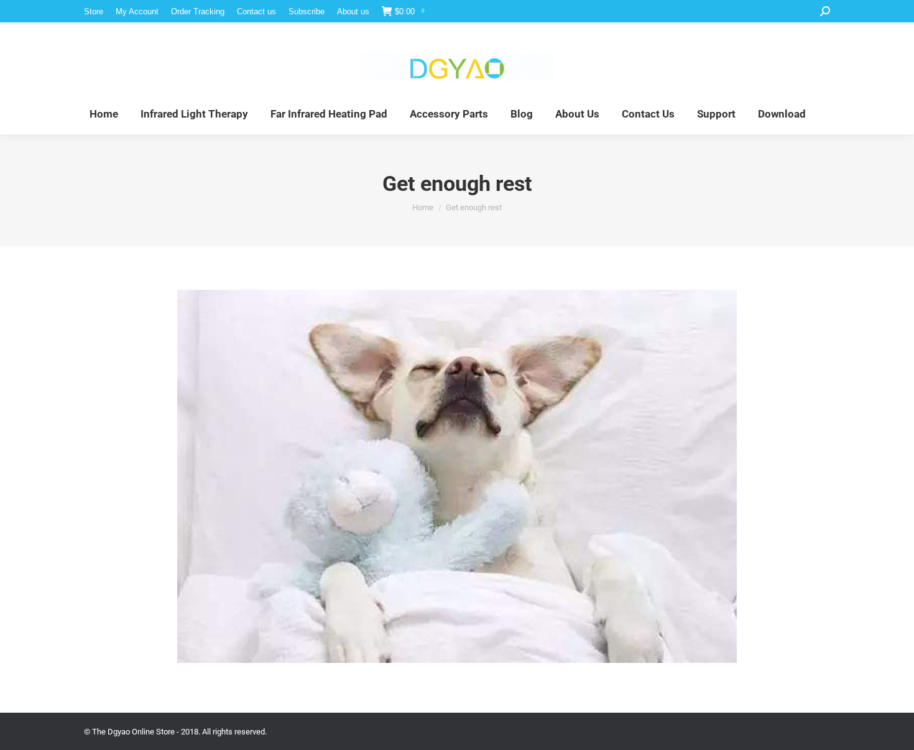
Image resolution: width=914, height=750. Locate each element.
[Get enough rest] (457, 476)
